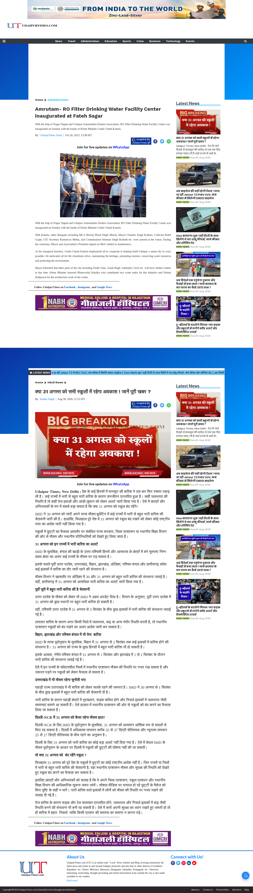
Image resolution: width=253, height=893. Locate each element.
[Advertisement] (126, 68)
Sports (127, 41)
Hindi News (55, 382)
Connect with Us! (187, 856)
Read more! (72, 880)
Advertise (236, 889)
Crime (140, 41)
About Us (76, 856)
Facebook (70, 287)
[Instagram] (183, 863)
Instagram (84, 287)
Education (111, 41)
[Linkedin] (189, 863)
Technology (173, 41)
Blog (247, 889)
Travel (71, 41)
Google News (104, 287)
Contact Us (208, 889)
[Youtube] (194, 863)
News (58, 41)
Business (154, 41)
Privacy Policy (222, 889)
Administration (90, 41)
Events (190, 41)
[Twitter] (178, 863)
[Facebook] (173, 863)
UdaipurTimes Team (51, 135)
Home (39, 99)
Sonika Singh (47, 399)
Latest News (187, 103)
